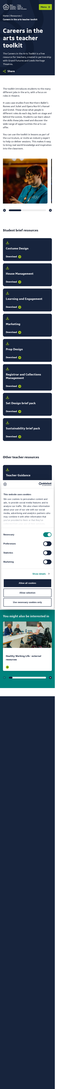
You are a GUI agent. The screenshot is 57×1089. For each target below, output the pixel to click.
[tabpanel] (27, 646)
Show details (39, 574)
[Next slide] (50, 210)
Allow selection (27, 592)
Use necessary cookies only (27, 602)
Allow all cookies (27, 583)
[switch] (47, 543)
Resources (16, 15)
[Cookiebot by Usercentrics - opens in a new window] (39, 484)
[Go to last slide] (4, 210)
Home (6, 15)
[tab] (15, 210)
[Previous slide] (4, 677)
